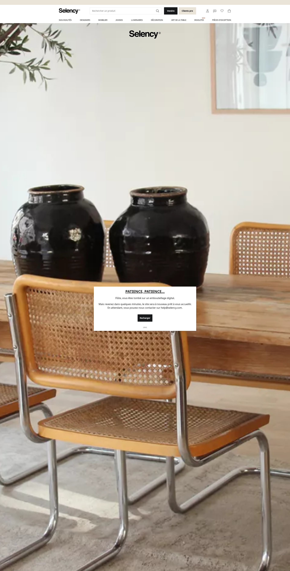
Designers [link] (85, 20)
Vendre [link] (170, 10)
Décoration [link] (157, 20)
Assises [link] (119, 20)
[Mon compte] (207, 11)
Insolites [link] (199, 19)
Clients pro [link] (187, 10)
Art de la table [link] (178, 20)
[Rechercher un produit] (157, 11)
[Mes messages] (215, 11)
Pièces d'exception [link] (221, 20)
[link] (69, 11)
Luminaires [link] (137, 20)
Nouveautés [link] (65, 20)
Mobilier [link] (102, 20)
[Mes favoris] (222, 11)
